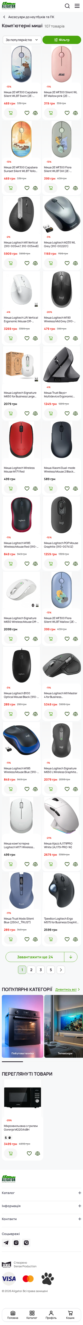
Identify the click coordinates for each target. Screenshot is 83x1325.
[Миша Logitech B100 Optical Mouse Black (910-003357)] (21, 665)
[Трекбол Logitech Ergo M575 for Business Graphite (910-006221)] (61, 890)
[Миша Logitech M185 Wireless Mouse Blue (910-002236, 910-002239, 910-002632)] (21, 740)
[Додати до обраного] (27, 113)
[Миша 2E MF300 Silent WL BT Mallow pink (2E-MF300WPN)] (61, 64)
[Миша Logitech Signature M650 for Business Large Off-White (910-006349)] (21, 364)
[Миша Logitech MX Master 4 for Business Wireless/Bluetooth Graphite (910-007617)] (61, 665)
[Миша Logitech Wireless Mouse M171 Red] (21, 439)
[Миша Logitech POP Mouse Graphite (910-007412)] (61, 515)
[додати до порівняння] (35, 113)
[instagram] (16, 1243)
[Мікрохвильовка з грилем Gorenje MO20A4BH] (22, 1097)
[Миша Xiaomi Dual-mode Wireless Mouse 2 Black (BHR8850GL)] (61, 439)
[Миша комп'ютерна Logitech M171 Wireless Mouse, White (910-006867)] (21, 815)
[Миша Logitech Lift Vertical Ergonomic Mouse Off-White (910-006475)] (21, 289)
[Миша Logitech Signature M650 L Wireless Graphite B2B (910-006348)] (61, 740)
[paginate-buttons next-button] (61, 970)
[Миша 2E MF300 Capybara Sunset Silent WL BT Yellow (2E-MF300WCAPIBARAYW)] (21, 139)
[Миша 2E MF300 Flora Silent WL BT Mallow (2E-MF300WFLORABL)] (61, 590)
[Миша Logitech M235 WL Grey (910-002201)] (61, 214)
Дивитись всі (66, 989)
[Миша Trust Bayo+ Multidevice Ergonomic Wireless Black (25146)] (61, 364)
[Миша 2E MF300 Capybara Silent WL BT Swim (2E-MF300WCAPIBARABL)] (21, 64)
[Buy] (10, 113)
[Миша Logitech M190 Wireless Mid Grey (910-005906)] (61, 289)
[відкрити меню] (77, 6)
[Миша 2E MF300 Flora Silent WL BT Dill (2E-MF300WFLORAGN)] (61, 139)
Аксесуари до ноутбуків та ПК (31, 17)
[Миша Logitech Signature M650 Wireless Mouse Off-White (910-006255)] (21, 590)
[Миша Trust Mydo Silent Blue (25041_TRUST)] (21, 890)
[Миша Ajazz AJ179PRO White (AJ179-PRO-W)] (61, 815)
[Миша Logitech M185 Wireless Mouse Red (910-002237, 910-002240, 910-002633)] (21, 515)
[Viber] (26, 1243)
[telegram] (6, 1243)
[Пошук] (67, 6)
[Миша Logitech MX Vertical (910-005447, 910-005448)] (21, 214)
